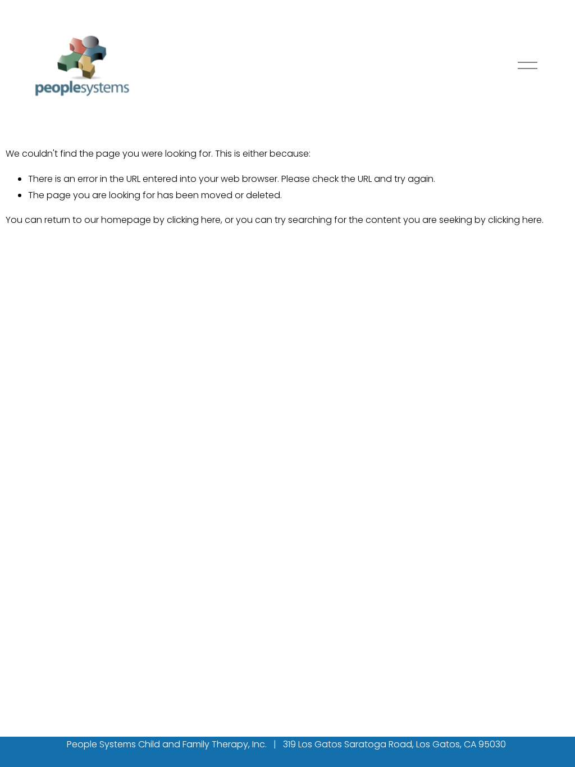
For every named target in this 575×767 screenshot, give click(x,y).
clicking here (194, 219)
